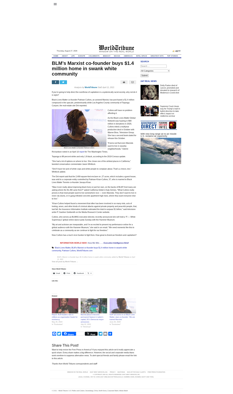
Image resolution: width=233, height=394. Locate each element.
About (65, 56)
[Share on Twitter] (64, 82)
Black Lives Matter (63, 248)
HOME (56, 56)
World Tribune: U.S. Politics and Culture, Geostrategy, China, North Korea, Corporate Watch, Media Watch (92, 391)
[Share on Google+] (71, 82)
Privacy (113, 372)
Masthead (121, 372)
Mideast (106, 56)
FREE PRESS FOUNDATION (156, 372)
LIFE (73, 56)
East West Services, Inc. (99, 372)
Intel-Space (141, 56)
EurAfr (81, 56)
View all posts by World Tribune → (65, 262)
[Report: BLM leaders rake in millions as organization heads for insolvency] (65, 305)
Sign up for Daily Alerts (136, 372)
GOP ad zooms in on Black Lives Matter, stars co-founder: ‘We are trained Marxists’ (122, 317)
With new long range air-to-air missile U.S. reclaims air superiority (158, 135)
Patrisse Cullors (69, 251)
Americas (128, 56)
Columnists (94, 56)
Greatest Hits (157, 56)
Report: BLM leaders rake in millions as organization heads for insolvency (65, 317)
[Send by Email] (132, 82)
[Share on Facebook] (56, 82)
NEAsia (117, 56)
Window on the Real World (77, 372)
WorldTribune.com (84, 251)
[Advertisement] (116, 27)
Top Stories (172, 56)
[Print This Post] (124, 82)
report (81, 152)
